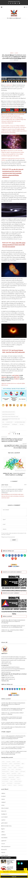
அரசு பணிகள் (8, 761)
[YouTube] (3, 555)
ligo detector (9, 422)
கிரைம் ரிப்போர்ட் (21, 767)
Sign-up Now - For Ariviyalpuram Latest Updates (14, 872)
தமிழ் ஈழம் (8, 773)
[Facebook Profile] (18, 555)
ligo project (14, 424)
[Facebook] (8, 3)
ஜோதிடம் (17, 771)
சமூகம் (9, 769)
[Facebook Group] (15, 555)
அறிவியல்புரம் (16, 60)
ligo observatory (6, 424)
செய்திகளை (16, 378)
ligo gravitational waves (20, 422)
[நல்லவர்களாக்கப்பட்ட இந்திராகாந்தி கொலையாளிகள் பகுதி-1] (3, 861)
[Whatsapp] (17, 3)
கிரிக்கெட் (15, 767)
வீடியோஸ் (3, 852)
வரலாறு (11, 781)
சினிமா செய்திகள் (18, 769)
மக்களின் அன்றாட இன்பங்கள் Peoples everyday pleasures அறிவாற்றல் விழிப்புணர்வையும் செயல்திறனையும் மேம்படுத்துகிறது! (13, 621)
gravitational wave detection (8, 412)
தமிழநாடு (3, 773)
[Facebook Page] (12, 555)
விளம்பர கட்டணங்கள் (8, 675)
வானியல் (3, 783)
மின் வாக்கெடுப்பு (13, 779)
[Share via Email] (19, 433)
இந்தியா (23, 763)
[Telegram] (19, 3)
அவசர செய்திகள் (4, 763)
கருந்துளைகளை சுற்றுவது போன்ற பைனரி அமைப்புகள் (12, 158)
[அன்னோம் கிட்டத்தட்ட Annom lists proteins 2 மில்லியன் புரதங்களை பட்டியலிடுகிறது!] (14, 463)
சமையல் (12, 769)
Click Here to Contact (9, 677)
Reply (25, 484)
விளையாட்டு (10, 785)
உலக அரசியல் (18, 765)
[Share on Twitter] (15, 433)
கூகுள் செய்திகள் (15, 375)
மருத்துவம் (17, 777)
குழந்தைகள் (4, 769)
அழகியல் (18, 761)
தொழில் (19, 773)
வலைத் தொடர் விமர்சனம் (17, 781)
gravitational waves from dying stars (10, 416)
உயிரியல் (12, 765)
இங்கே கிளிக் (17, 377)
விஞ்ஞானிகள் (4, 785)
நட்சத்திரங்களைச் (8, 85)
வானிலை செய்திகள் (17, 783)
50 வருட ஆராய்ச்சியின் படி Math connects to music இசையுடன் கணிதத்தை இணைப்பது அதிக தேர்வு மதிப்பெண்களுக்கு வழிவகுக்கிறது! (14, 753)
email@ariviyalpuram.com (10, 679)
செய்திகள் (12, 771)
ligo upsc (22, 424)
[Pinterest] (12, 3)
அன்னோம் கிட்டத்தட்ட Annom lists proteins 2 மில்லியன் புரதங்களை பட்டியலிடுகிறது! (14, 474)
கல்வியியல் (10, 767)
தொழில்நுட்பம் (4, 775)
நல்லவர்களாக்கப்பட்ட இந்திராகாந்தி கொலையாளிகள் (15, 775)
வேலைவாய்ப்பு (20, 785)
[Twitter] (10, 3)
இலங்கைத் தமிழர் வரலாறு (5, 765)
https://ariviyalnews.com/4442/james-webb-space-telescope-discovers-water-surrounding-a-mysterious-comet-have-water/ (12, 496)
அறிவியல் (13, 761)
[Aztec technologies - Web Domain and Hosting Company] (14, 110)
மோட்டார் (18, 779)
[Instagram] (9, 555)
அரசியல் (3, 761)
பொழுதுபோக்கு (4, 777)
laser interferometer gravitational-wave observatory (11, 419)
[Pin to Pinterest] (17, 433)
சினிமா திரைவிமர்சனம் (5, 771)
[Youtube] (15, 3)
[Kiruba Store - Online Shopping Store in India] (14, 78)
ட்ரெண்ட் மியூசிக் (22, 771)
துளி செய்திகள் (14, 773)
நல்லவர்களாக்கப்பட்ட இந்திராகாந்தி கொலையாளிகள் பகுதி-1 (11, 862)
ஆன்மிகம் (10, 763)
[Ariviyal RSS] (15, 558)
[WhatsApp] (24, 555)
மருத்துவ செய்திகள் (11, 777)
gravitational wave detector (8, 414)
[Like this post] (10, 433)
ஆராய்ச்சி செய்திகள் (17, 763)
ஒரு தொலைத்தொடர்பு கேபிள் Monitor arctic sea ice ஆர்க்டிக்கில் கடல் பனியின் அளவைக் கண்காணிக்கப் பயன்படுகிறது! (11, 718)
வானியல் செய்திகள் (9, 783)
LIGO (3, 422)
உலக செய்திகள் (4, 767)
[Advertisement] (14, 38)
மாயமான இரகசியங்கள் (5, 779)
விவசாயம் (15, 785)
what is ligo (4, 426)
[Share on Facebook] (13, 433)
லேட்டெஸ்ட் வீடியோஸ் (5, 781)
